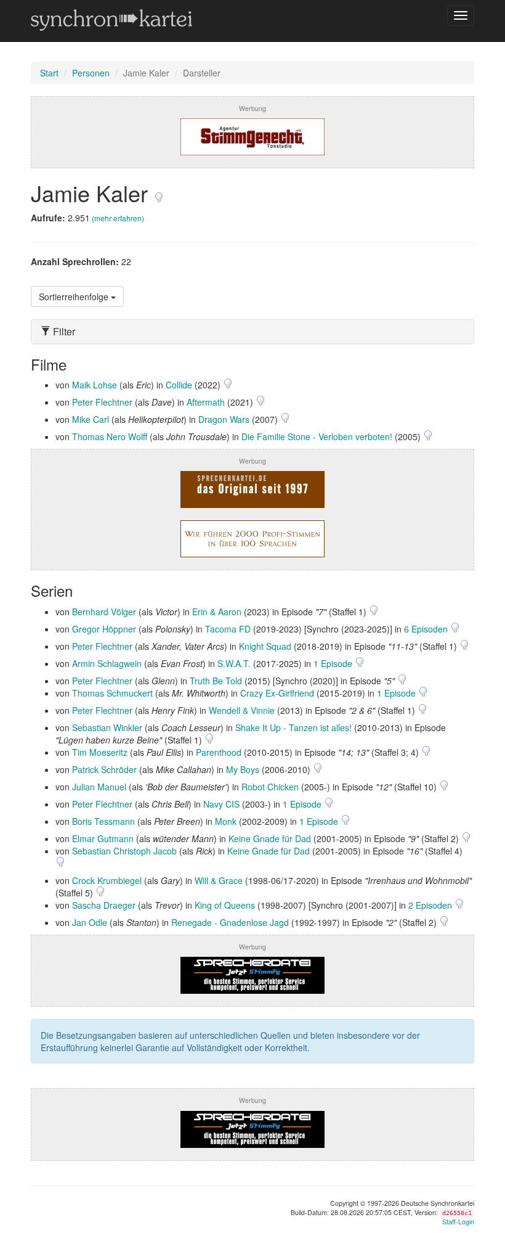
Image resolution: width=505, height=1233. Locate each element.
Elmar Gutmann (103, 838)
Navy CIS (221, 804)
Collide (179, 385)
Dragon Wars (223, 419)
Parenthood (218, 752)
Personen (91, 73)
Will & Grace (219, 880)
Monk (225, 821)
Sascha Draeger (103, 905)
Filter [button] (62, 331)
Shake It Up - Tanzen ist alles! (293, 727)
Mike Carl (90, 419)
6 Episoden (427, 629)
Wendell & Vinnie (242, 710)
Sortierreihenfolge (75, 296)
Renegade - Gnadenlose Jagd (230, 922)
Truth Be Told (216, 680)
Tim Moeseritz (99, 752)
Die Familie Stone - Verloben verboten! (316, 436)
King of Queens (225, 905)
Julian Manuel (99, 786)
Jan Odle (89, 922)
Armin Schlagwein (107, 663)
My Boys (242, 769)
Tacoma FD (228, 629)
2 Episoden (431, 905)
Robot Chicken (270, 786)
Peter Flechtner (102, 402)
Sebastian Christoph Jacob (124, 851)
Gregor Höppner (104, 629)
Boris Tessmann (103, 821)
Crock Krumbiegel (107, 880)
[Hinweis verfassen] (159, 192)
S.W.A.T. (234, 663)
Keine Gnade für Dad (269, 838)
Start (49, 73)
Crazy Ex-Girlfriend (277, 693)
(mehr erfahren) (118, 218)
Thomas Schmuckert (112, 693)
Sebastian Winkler (107, 727)
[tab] (252, 331)
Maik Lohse (94, 385)
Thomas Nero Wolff (109, 436)
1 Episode (334, 663)
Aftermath (206, 402)
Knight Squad (265, 646)
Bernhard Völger (104, 611)
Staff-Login (458, 1221)
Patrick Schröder (104, 769)
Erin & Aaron (216, 611)
